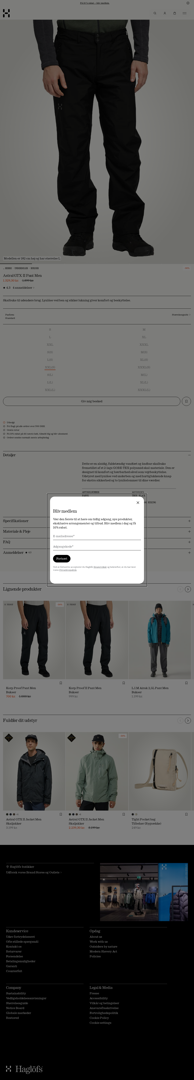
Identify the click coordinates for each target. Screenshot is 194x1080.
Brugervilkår (100, 567)
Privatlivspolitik (68, 570)
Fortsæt (61, 558)
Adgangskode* (63, 546)
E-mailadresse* (64, 536)
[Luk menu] (138, 503)
